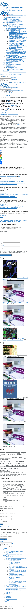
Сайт (1, 248)
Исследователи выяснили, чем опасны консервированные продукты (13, 220)
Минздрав (9, 454)
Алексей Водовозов (16, 452)
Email (2, 245)
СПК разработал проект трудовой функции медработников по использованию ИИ (14, 212)
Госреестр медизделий (12, 55)
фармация (15, 475)
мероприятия (12, 465)
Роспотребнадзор (10, 455)
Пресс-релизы (9, 17)
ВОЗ (22, 452)
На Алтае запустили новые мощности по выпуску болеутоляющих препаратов (13, 201)
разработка (6, 472)
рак (9, 472)
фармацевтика (7, 475)
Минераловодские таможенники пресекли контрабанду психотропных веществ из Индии (13, 188)
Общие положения (14, 30)
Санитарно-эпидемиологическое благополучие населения (17, 51)
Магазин (5, 62)
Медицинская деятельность (16, 49)
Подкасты (20, 454)
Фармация (8, 67)
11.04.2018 (3, 112)
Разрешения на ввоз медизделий (14, 90)
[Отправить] (14, 162)
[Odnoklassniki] (14, 156)
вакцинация (18, 455)
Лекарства (3, 454)
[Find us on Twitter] (0, 504)
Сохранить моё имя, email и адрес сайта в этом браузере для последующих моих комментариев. (13, 251)
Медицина (8, 66)
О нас (4, 497)
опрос (17, 470)
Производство (3, 455)
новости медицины (9, 469)
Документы (6, 25)
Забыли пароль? (4, 527)
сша (1, 475)
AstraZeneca (2, 452)
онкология (13, 471)
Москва (13, 454)
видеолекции (18, 457)
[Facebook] (14, 151)
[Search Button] (12, 79)
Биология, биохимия (11, 69)
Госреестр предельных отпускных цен (16, 28)
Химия (7, 70)
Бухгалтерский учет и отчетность (17, 40)
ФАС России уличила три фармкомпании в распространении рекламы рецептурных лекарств (14, 491)
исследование (4, 460)
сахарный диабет (9, 474)
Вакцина (24, 452)
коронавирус (13, 461)
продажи (24, 470)
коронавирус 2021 (9, 463)
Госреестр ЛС (9, 25)
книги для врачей (5, 461)
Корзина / (3, 74)
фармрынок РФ (21, 475)
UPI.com (18, 124)
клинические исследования (21, 459)
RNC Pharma (10, 452)
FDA (7, 452)
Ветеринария (12, 77)
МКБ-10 (8, 95)
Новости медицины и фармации (14, 15)
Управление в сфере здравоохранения (14, 32)
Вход (1, 541)
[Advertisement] (11, 9)
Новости (5, 19)
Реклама (5, 499)
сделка (13, 474)
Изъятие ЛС (9, 92)
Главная (5, 18)
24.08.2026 (3, 193)
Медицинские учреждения (16, 26)
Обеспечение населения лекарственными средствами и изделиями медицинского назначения (17, 46)
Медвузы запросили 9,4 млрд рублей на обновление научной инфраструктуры (13, 494)
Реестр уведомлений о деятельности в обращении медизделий (16, 58)
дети (25, 458)
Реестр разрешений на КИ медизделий (16, 82)
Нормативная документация (13, 17)
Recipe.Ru (10, 506)
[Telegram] (14, 160)
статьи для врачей (20, 474)
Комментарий (4, 231)
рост (18, 472)
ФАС (15, 455)
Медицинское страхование (16, 34)
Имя (1, 243)
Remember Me (5, 521)
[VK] (14, 153)
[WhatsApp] (14, 158)
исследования (13, 459)
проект (1, 472)
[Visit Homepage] (5, 6)
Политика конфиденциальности (11, 500)
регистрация (14, 472)
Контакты (5, 110)
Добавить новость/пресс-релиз (14, 20)
